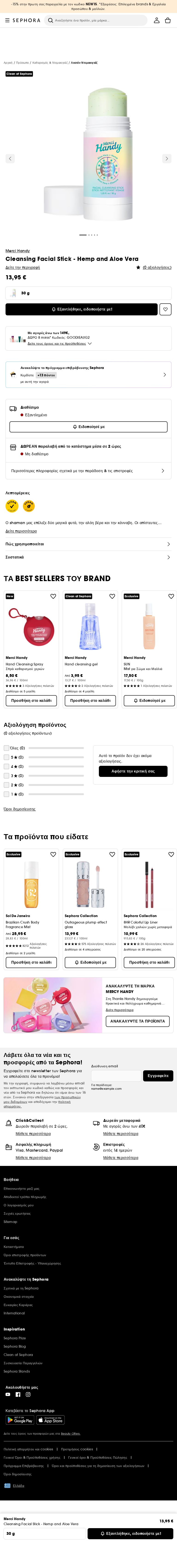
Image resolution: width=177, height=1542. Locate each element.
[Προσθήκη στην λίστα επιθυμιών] (53, 596)
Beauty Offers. (70, 1433)
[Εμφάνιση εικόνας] (88, 154)
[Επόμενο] (166, 158)
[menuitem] (156, 20)
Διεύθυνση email (104, 1066)
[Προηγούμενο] (10, 158)
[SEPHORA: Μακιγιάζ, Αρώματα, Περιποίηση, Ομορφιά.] (26, 20)
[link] (133, 771)
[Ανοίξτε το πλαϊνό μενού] (7, 20)
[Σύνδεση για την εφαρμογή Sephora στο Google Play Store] (20, 1419)
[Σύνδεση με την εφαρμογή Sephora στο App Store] (50, 1419)
